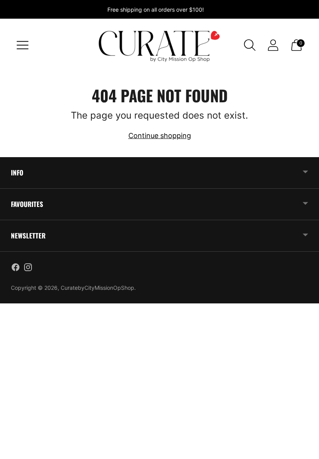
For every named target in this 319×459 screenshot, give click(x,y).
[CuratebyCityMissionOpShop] (159, 45)
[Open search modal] (250, 45)
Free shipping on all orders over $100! (155, 9)
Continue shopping (159, 135)
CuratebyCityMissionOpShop (97, 287)
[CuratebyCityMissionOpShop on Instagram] (28, 269)
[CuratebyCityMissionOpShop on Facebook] (15, 269)
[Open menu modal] (22, 45)
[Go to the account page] (273, 45)
